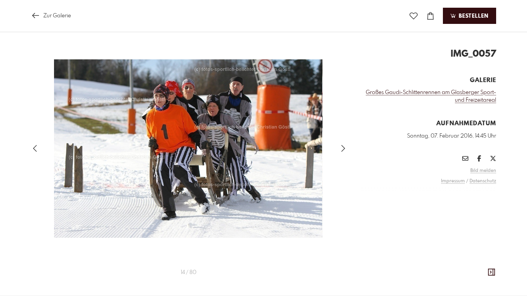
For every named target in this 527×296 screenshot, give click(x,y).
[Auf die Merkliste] (413, 16)
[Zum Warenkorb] (430, 16)
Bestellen (472, 16)
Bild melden (483, 170)
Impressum (453, 181)
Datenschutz (483, 181)
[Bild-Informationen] (491, 272)
